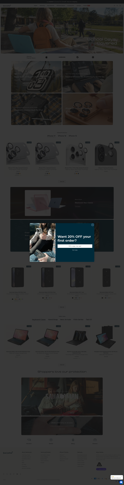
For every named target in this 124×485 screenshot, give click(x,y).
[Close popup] (122, 476)
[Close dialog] (93, 225)
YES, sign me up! (75, 246)
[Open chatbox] (121, 482)
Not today (75, 250)
